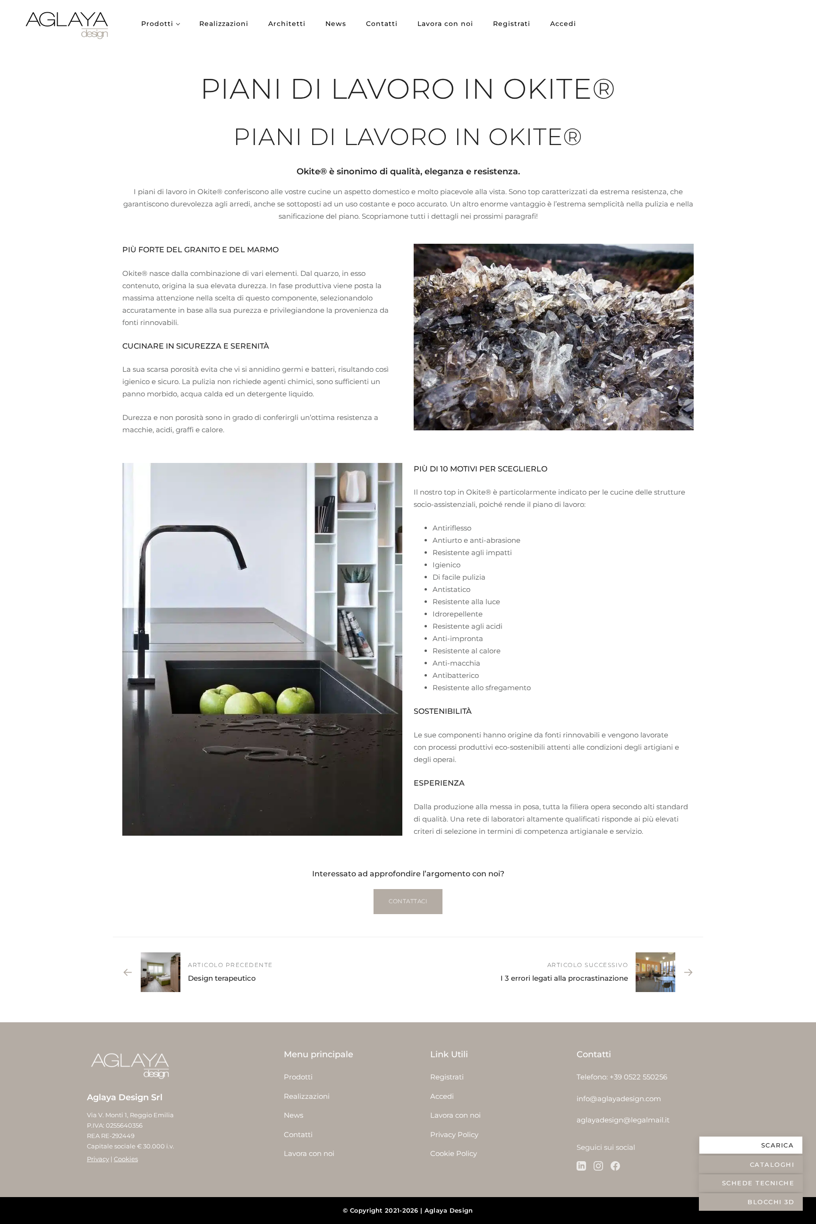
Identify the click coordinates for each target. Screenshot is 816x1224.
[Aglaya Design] (68, 23)
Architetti (287, 23)
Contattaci (408, 901)
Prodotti (157, 23)
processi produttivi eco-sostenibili (486, 747)
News (335, 23)
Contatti (382, 23)
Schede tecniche (758, 1183)
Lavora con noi (445, 23)
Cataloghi (772, 1164)
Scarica (777, 1145)
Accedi (563, 23)
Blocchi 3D (771, 1202)
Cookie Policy (453, 1153)
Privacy (98, 1159)
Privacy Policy (454, 1134)
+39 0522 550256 (638, 1076)
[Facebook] (615, 1166)
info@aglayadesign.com (619, 1098)
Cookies (126, 1159)
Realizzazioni (223, 23)
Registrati (511, 23)
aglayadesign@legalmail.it (623, 1119)
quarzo (326, 273)
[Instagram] (598, 1166)
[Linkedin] (581, 1166)
